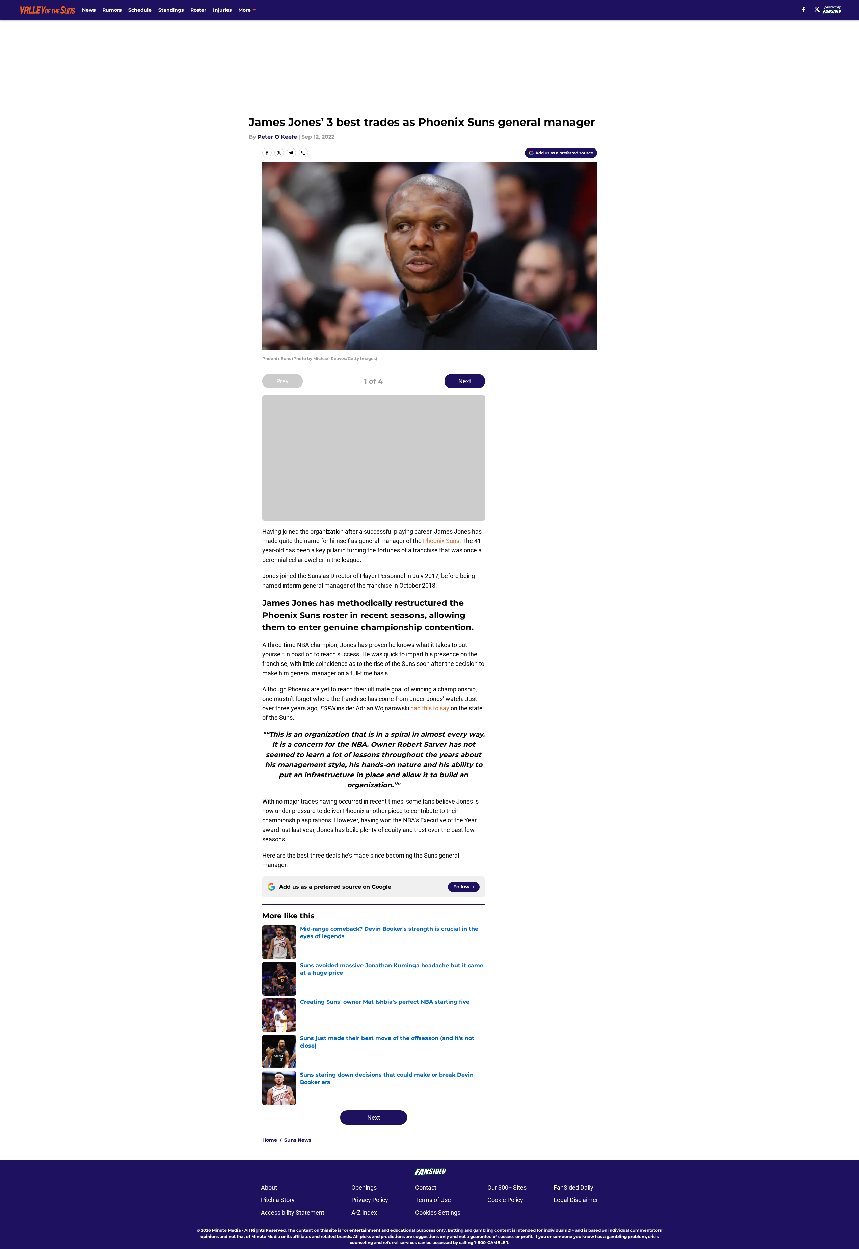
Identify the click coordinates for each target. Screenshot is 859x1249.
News (89, 10)
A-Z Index (364, 1212)
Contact (425, 1187)
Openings (364, 1187)
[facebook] (803, 9)
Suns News (297, 1140)
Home (269, 1140)
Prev (282, 381)
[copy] (303, 152)
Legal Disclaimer (576, 1199)
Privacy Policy (369, 1199)
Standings (171, 10)
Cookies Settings (437, 1212)
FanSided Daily (573, 1187)
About (269, 1187)
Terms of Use (433, 1199)
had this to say (429, 708)
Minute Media (226, 1230)
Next (464, 381)
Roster (198, 10)
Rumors (112, 10)
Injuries (222, 10)
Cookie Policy (505, 1199)
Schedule (140, 10)
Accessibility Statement (292, 1212)
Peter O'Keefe (277, 137)
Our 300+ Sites (507, 1187)
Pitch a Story (278, 1199)
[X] (817, 9)
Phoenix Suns (441, 540)
